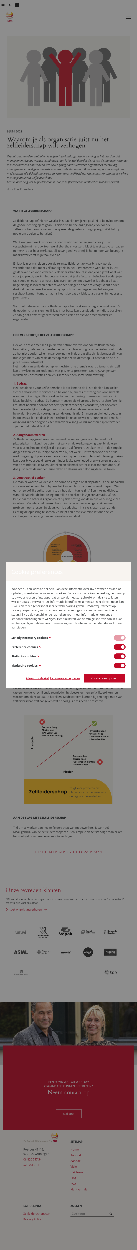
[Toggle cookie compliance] (120, 647)
